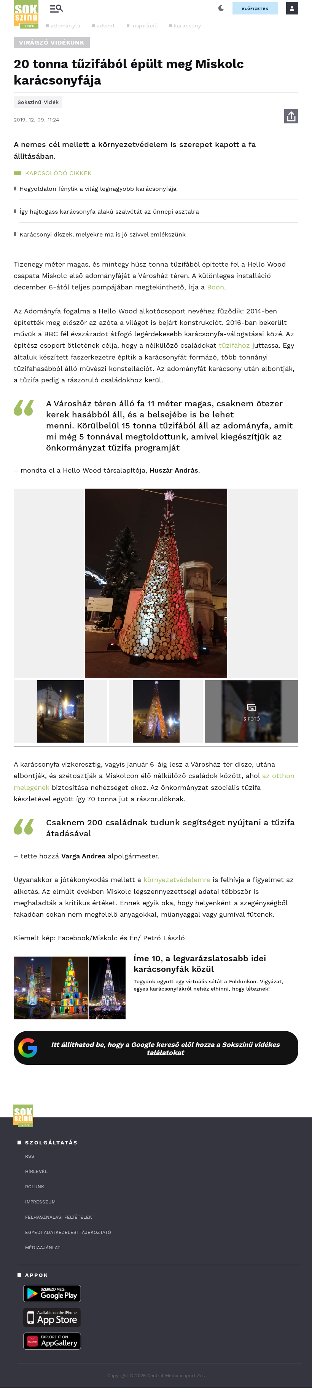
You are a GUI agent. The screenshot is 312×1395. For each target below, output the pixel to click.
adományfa (66, 25)
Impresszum (40, 1202)
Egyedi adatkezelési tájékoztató (68, 1232)
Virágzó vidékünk (51, 42)
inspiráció (144, 25)
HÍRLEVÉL (36, 1171)
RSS (29, 1156)
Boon (215, 287)
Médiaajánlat (42, 1247)
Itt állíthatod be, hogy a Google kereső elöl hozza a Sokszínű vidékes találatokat (165, 1048)
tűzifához (234, 345)
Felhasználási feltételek (58, 1217)
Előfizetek (255, 8)
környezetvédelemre (176, 880)
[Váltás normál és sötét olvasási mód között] (221, 8)
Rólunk (34, 1186)
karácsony (187, 25)
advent (106, 25)
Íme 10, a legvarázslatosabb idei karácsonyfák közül (200, 964)
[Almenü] (56, 8)
